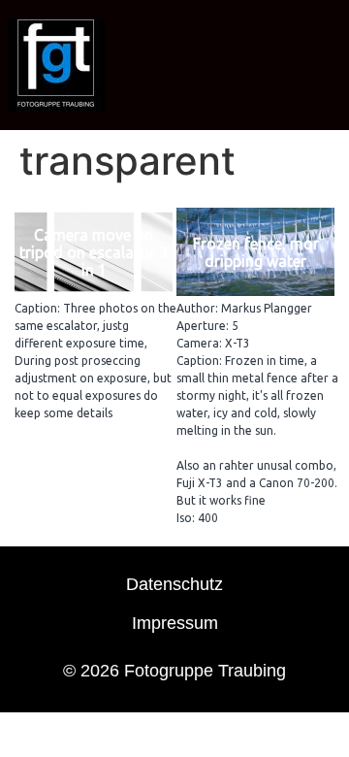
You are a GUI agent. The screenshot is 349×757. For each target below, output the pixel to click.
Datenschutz (174, 584)
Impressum (175, 623)
